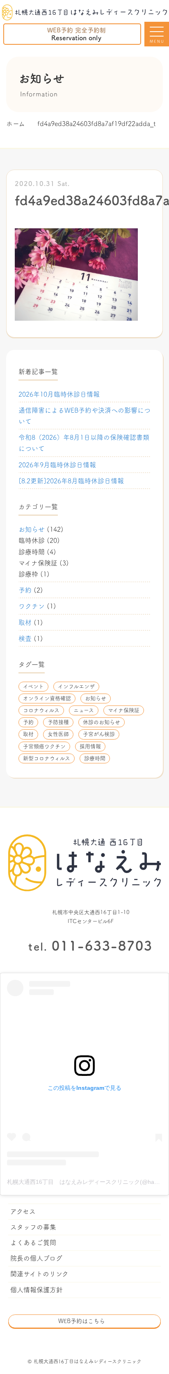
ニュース (83, 710)
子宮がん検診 (99, 734)
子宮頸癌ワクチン (44, 746)
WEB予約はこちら (81, 1321)
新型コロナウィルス (46, 758)
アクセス (23, 1211)
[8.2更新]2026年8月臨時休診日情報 (71, 481)
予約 (25, 590)
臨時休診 (31, 540)
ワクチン (31, 606)
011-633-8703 (90, 945)
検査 (25, 638)
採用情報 (90, 746)
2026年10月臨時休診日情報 (59, 394)
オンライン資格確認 (47, 698)
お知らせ (31, 529)
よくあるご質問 (33, 1242)
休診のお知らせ (101, 722)
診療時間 (31, 552)
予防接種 (58, 722)
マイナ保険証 (37, 563)
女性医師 (58, 734)
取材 (25, 622)
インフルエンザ (76, 686)
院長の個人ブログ (36, 1258)
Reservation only (76, 34)
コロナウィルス (41, 710)
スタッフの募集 (33, 1227)
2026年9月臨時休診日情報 (57, 465)
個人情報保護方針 (36, 1290)
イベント (33, 686)
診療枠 (28, 574)
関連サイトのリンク (39, 1274)
